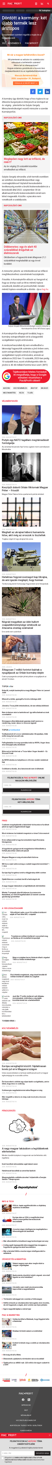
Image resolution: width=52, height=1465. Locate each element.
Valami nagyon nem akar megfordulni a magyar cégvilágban (28, 1264)
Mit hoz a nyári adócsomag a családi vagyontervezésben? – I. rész (26, 865)
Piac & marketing (11, 1315)
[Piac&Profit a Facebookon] (23, 1399)
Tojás (30, 393)
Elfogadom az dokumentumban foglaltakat (24, 1460)
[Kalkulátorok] (36, 3)
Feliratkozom (26, 790)
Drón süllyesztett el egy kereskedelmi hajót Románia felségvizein (23, 841)
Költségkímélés (20, 388)
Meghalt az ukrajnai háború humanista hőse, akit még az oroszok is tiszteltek (24, 534)
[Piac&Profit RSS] (29, 1399)
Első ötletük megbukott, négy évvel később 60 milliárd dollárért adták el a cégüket (28, 976)
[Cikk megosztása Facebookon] (33, 91)
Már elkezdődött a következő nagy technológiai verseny (25, 1241)
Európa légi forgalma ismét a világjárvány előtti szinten (24, 873)
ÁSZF (26, 1410)
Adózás (6, 388)
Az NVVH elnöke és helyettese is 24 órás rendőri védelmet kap (25, 761)
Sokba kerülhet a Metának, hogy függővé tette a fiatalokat (31, 1320)
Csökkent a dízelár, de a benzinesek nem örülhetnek (23, 769)
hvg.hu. (45, 289)
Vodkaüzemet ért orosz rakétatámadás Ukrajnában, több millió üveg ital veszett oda (25, 735)
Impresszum (26, 1405)
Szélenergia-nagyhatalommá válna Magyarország (22, 1090)
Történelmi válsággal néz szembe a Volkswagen (22, 1299)
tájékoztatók (26, 1425)
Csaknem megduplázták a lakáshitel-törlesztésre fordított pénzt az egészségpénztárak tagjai (25, 826)
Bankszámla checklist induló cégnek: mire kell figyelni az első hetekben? (31, 1276)
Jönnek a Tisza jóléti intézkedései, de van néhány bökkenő (25, 706)
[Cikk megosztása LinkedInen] (47, 91)
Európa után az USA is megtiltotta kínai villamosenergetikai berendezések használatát (28, 1219)
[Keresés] (48, 3)
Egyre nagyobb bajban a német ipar (17, 1309)
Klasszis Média (26, 1430)
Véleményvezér (10, 401)
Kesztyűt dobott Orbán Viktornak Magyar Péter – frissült (25, 489)
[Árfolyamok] (42, 4)
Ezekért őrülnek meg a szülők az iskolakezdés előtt (31, 1344)
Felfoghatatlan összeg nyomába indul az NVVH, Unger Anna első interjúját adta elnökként (26, 744)
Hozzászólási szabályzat (26, 1420)
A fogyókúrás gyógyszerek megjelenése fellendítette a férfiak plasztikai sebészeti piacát (24, 850)
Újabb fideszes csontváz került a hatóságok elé (21, 879)
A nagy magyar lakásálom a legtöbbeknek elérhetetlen (24, 886)
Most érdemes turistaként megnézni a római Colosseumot (26, 833)
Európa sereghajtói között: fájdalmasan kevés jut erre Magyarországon (24, 1068)
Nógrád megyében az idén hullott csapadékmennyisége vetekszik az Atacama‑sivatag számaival (21, 624)
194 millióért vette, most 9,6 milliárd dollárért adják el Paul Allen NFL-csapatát (28, 913)
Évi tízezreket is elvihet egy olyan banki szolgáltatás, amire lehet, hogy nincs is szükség (25, 1083)
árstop (34, 388)
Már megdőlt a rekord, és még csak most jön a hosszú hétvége (24, 1098)
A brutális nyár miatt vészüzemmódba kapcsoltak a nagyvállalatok (28, 1288)
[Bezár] (50, 1435)
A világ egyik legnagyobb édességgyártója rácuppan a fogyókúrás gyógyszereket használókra (25, 1246)
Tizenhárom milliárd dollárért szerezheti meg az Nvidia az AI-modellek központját (29, 937)
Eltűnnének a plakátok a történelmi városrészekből (23, 1359)
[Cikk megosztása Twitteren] (40, 91)
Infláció (44, 388)
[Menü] (4, 3)
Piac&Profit (31, 43)
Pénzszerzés (8, 1111)
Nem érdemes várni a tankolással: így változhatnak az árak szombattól (25, 713)
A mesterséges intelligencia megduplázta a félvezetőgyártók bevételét (30, 1230)
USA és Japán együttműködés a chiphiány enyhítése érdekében (29, 1207)
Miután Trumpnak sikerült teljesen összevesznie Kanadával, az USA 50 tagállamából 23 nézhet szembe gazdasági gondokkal (23, 895)
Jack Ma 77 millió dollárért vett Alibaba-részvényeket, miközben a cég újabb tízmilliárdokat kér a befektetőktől (28, 998)
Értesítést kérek (42, 1453)
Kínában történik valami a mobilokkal (28, 1331)
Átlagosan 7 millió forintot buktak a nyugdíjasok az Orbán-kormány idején (23, 671)
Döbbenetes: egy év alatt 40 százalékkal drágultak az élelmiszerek (20, 250)
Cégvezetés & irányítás (14, 1259)
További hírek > (9, 1021)
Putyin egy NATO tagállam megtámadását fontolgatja (25, 442)
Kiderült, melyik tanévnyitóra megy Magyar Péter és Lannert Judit (26, 691)
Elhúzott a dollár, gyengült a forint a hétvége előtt (21, 699)
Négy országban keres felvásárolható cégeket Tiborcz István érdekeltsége (31, 959)
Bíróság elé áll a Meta (12, 1355)
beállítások (37, 1425)
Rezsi (21, 393)
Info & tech (8, 1201)
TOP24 (7, 686)
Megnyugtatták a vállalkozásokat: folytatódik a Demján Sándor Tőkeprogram (24, 1178)
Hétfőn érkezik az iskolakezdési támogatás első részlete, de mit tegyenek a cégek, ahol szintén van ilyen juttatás (26, 1304)
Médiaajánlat (26, 1415)
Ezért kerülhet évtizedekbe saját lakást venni (20, 1164)
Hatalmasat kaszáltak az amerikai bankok (19, 1171)
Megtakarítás (9, 393)
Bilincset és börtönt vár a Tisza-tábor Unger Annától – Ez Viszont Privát (25, 752)
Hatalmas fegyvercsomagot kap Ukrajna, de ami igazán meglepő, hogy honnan (25, 579)
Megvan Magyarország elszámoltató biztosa (20, 857)
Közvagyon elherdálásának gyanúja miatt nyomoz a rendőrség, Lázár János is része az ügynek (22, 722)
